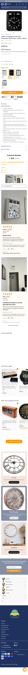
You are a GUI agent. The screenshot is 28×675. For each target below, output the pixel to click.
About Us (3, 623)
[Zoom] (22, 29)
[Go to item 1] (9, 179)
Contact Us (3, 636)
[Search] (25, 7)
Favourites (3, 631)
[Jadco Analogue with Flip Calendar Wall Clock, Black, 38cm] (9, 349)
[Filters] (2, 186)
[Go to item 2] (18, 179)
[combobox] (14, 7)
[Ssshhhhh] (14, 534)
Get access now (14, 570)
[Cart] (22, 4)
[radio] (4, 74)
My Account (3, 638)
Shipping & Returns (5, 625)
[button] (4, 43)
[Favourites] (19, 4)
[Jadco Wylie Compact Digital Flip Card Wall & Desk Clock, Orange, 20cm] (9, 417)
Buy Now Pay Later (5, 629)
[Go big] (14, 464)
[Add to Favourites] (25, 92)
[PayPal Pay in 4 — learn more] (16, 99)
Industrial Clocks (8, 34)
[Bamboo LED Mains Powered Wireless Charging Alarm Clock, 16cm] (9, 382)
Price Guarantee (4, 627)
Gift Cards (3, 632)
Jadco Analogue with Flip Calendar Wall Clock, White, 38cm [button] (11, 253)
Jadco (10, 366)
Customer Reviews (5, 634)
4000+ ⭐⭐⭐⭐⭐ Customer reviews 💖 (14, 1)
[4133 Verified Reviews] (14, 618)
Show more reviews (13, 325)
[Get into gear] (14, 498)
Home (2, 34)
